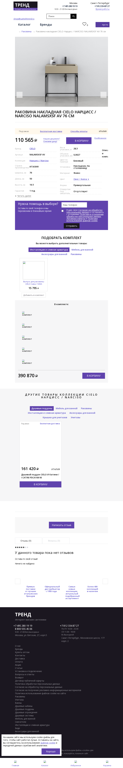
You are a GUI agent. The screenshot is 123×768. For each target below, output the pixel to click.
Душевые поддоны (41, 408)
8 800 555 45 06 (23, 629)
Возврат (19, 677)
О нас (18, 645)
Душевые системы (24, 715)
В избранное (100, 138)
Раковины (26, 31)
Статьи (18, 668)
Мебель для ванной (82, 249)
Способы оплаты (78, 131)
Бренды (46, 24)
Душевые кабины (23, 706)
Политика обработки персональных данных (37, 683)
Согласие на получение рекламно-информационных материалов (48, 690)
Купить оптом (22, 652)
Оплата (19, 661)
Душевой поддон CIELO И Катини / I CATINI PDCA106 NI (40, 476)
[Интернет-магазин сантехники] (16, 31)
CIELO (32, 148)
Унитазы (75, 417)
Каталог (24, 24)
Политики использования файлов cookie (82, 219)
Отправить (71, 225)
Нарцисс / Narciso (39, 160)
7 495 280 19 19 (23, 625)
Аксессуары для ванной (54, 254)
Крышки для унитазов (55, 417)
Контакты (20, 655)
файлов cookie (47, 742)
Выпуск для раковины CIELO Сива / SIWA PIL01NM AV (33, 284)
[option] (61, 72)
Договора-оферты (75, 218)
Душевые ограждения (26, 712)
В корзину (81, 140)
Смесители (20, 721)
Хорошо (51, 751)
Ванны (18, 702)
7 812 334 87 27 (70, 625)
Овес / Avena (80, 179)
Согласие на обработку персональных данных (84, 211)
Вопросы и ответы (24, 674)
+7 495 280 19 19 (69, 6)
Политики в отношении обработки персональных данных (85, 215)
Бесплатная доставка (51, 131)
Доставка (20, 658)
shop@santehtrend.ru (24, 18)
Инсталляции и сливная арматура (49, 249)
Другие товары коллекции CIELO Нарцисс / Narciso (61, 396)
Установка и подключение (28, 671)
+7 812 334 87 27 (102, 6)
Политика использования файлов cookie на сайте (40, 693)
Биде (17, 728)
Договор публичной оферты (29, 680)
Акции (18, 664)
